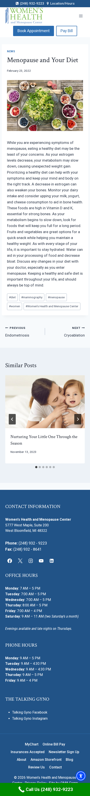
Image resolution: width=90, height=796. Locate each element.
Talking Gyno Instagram (30, 718)
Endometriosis (17, 332)
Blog (69, 760)
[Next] (77, 419)
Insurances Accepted (28, 752)
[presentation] (45, 401)
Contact (55, 767)
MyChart (31, 744)
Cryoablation (74, 332)
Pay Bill (67, 30)
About (21, 760)
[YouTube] (41, 561)
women (14, 306)
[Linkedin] (51, 561)
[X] (20, 561)
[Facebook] (9, 561)
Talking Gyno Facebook (29, 712)
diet (12, 297)
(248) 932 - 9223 (33, 543)
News (11, 51)
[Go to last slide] (12, 419)
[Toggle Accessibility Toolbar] (81, 776)
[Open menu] (81, 15)
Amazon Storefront (46, 760)
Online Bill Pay (54, 744)
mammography (31, 297)
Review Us (36, 767)
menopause (56, 297)
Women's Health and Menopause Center (52, 306)
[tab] (36, 467)
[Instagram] (30, 561)
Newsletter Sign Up (64, 752)
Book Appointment (33, 30)
